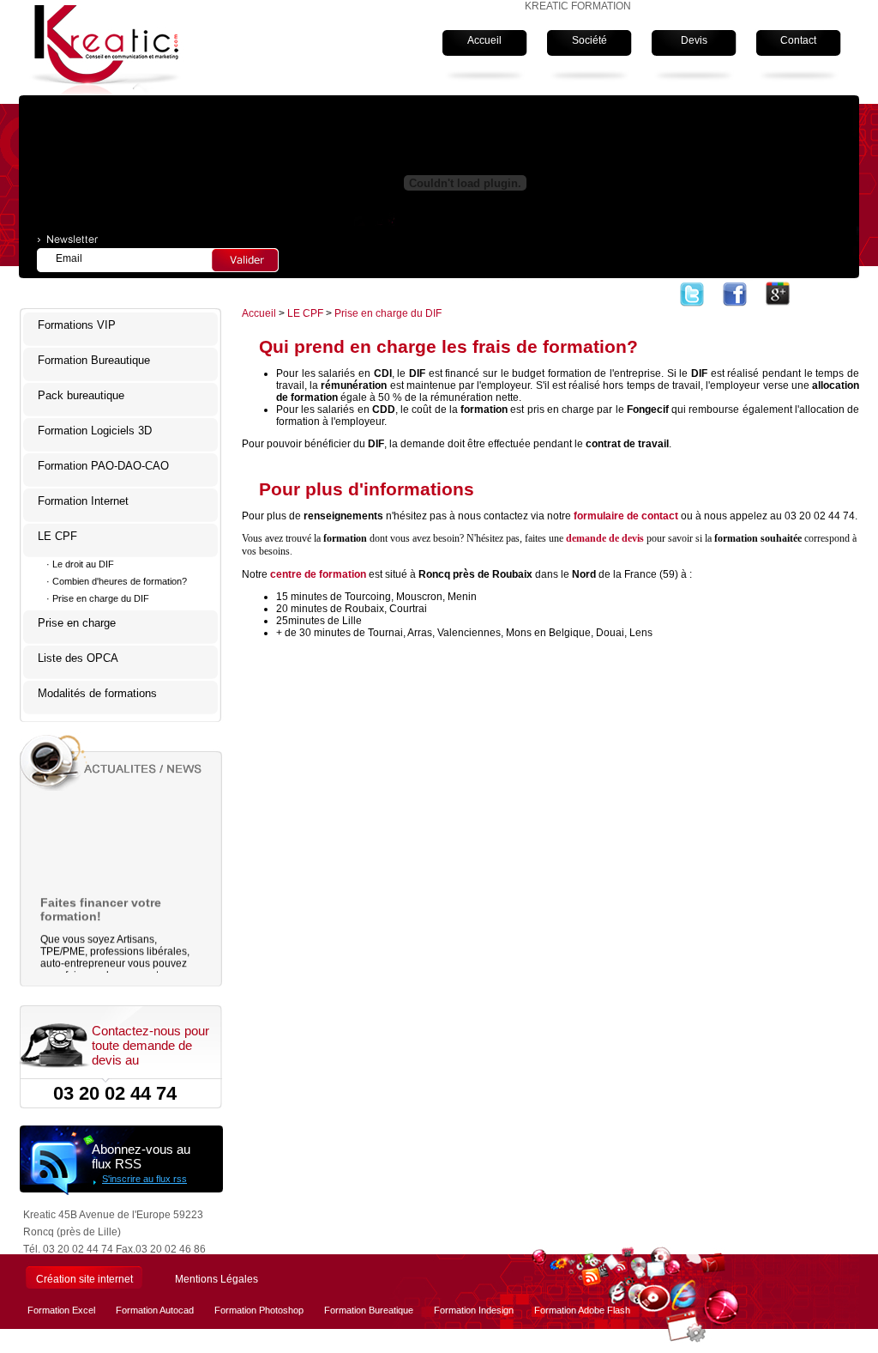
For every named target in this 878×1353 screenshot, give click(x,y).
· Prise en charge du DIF (97, 598)
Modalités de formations (97, 693)
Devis (694, 40)
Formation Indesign (474, 1310)
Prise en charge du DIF (388, 313)
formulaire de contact (626, 516)
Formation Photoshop (259, 1310)
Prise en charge (77, 622)
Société (589, 40)
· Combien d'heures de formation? (116, 581)
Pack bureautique (81, 395)
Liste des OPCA (78, 658)
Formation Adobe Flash (582, 1310)
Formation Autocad (155, 1310)
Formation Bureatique (368, 1310)
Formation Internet (83, 500)
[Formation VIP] (735, 294)
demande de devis (605, 538)
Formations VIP (77, 325)
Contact (798, 40)
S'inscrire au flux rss (144, 1179)
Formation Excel (61, 1310)
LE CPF (57, 536)
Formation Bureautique (94, 360)
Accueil (484, 40)
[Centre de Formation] (778, 294)
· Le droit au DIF (80, 564)
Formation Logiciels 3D (95, 430)
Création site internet (84, 1279)
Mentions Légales (216, 1279)
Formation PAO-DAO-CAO (103, 465)
